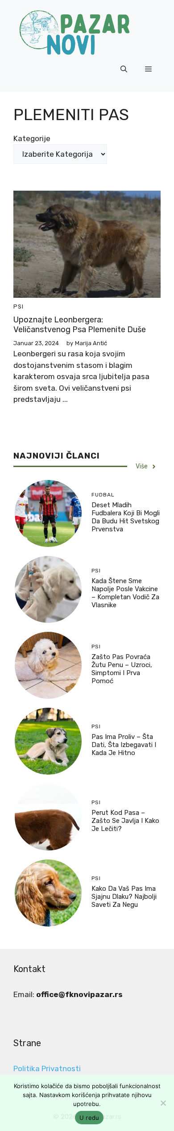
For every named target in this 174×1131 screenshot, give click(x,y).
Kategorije (31, 138)
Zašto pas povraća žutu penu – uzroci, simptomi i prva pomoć (121, 669)
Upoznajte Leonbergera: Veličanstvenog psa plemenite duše (79, 324)
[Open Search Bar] (124, 69)
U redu (89, 1117)
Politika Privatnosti (47, 1068)
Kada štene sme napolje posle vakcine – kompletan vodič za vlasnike (125, 593)
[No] (162, 1102)
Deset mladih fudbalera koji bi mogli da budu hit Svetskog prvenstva (125, 517)
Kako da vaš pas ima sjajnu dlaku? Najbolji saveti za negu (124, 897)
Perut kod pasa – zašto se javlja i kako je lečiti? (125, 821)
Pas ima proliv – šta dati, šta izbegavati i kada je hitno (123, 745)
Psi (18, 306)
